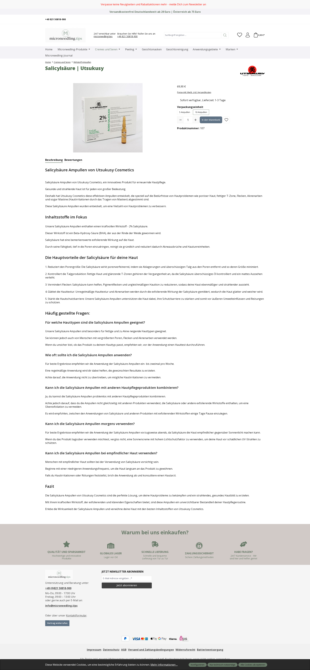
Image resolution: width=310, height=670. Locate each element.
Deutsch (233, 19)
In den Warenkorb (211, 119)
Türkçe (252, 19)
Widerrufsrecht (185, 649)
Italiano (243, 19)
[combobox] (192, 35)
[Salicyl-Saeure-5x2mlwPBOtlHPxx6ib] (108, 117)
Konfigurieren (197, 664)
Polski (247, 19)
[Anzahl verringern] (180, 120)
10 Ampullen (201, 112)
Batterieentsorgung (210, 649)
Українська (262, 19)
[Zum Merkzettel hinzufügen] (226, 120)
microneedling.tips (103, 36)
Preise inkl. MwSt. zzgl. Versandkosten (194, 92)
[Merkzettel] (239, 35)
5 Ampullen (184, 112)
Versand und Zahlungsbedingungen (151, 649)
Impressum (94, 649)
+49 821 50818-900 (127, 36)
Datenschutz (111, 649)
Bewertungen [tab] (73, 160)
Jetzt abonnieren (127, 585)
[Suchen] (225, 35)
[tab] (54, 160)
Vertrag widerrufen (57, 623)
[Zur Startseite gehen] (65, 35)
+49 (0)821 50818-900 (58, 588)
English (238, 19)
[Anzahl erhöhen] (195, 120)
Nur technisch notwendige (222, 664)
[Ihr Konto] (247, 35)
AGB (123, 649)
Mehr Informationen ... (164, 664)
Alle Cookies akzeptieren (253, 664)
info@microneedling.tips (61, 605)
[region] (155, 4)
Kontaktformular (76, 615)
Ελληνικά (257, 19)
